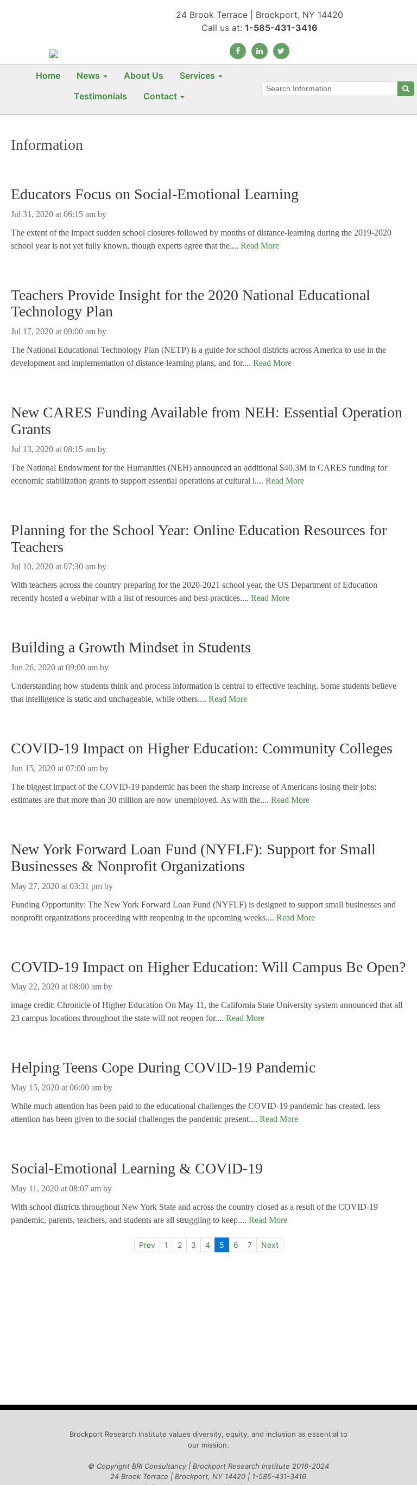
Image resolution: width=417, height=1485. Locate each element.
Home (48, 75)
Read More (260, 245)
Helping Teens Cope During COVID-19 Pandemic (163, 1067)
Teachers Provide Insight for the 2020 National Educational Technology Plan (190, 303)
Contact (160, 96)
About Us (143, 75)
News (88, 75)
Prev (147, 1244)
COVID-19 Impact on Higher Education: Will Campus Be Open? (208, 967)
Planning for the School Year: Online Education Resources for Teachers (199, 538)
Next (270, 1244)
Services (197, 75)
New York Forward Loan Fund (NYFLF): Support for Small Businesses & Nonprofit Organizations (193, 857)
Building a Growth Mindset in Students (131, 647)
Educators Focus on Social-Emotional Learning (155, 194)
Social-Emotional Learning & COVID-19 (137, 1168)
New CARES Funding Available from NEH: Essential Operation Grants (206, 420)
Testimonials (100, 96)
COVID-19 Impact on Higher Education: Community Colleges (202, 748)
